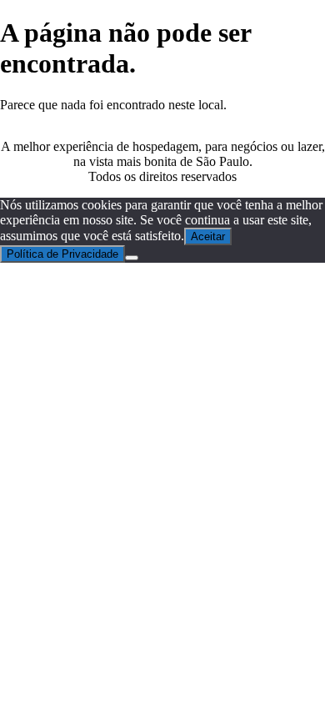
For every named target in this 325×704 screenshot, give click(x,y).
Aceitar (208, 236)
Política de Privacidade (62, 254)
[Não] (131, 257)
